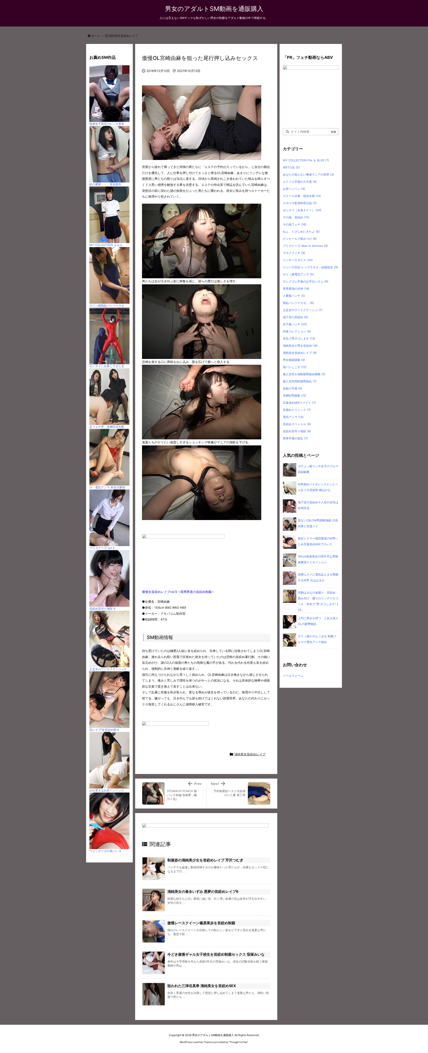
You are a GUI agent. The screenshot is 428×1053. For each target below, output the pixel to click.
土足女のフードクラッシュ (302, 310)
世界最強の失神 (296, 288)
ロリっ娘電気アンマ (298, 274)
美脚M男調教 (294, 395)
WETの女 (291, 167)
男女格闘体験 (294, 360)
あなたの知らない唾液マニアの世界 (308, 174)
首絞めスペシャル (297, 424)
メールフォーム (293, 675)
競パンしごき (295, 367)
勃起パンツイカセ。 (298, 303)
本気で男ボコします (299, 338)
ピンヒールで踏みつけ (300, 238)
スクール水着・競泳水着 (302, 196)
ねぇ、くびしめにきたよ (301, 231)
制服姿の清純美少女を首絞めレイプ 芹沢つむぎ (205, 860)
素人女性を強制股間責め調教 (304, 374)
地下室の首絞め (295, 317)
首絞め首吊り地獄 (297, 431)
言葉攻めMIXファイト (299, 402)
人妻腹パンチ (294, 295)
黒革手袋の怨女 (295, 438)
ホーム (95, 35)
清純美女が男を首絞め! (300, 345)
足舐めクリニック (297, 410)
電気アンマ (293, 417)
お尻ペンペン (294, 189)
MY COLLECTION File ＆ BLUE (306, 160)
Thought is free (238, 1042)
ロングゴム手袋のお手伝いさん (305, 281)
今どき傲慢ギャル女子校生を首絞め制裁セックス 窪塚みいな (216, 954)
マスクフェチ (294, 253)
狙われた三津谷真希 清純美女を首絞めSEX (201, 985)
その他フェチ (295, 224)
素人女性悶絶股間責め (300, 381)
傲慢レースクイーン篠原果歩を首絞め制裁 (201, 923)
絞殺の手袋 (292, 388)
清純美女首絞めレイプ (123, 35)
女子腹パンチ (295, 324)
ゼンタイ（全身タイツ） (302, 210)
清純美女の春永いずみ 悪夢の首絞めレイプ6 (203, 891)
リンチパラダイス (298, 260)
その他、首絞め (296, 217)
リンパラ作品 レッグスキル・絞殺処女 (310, 267)
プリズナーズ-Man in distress (305, 246)
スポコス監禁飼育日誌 (300, 203)
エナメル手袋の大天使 (300, 181)
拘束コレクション (297, 331)
